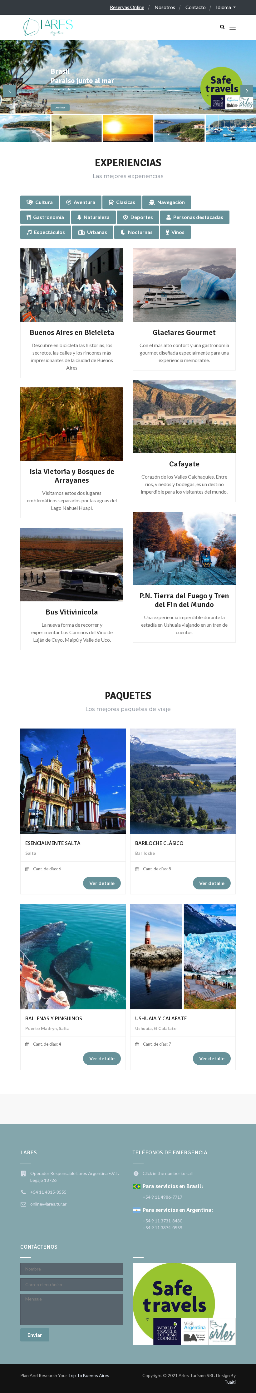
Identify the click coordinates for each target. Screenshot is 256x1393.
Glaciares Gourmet (184, 332)
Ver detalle (102, 883)
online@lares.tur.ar (48, 1203)
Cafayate (184, 464)
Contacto (195, 7)
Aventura (84, 202)
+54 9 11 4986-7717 (162, 1197)
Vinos (178, 232)
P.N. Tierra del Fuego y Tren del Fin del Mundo (184, 600)
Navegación (171, 202)
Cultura (44, 202)
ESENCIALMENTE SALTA (53, 843)
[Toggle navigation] (232, 27)
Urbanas (97, 232)
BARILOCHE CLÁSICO (159, 843)
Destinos (60, 107)
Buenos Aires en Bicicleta (72, 332)
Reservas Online (127, 7)
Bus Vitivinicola (72, 612)
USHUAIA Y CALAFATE (161, 1018)
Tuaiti (230, 1382)
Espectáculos (49, 232)
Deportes (141, 217)
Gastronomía (48, 217)
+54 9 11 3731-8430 (162, 1220)
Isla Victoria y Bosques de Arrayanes (72, 476)
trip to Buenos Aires (88, 1375)
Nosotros (165, 7)
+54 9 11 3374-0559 (162, 1227)
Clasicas (125, 202)
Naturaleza (97, 217)
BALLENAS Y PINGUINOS (53, 1018)
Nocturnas (140, 232)
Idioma (224, 7)
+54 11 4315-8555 (48, 1192)
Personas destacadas (198, 217)
